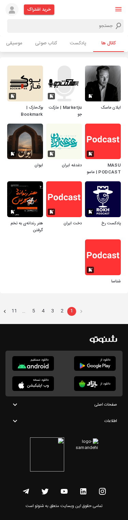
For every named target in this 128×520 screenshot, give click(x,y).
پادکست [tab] (78, 43)
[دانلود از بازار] (95, 383)
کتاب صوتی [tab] (46, 43)
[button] (118, 9)
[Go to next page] (4, 311)
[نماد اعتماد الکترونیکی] (47, 455)
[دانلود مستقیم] (33, 363)
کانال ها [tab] (108, 43)
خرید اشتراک (39, 9)
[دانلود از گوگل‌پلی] (95, 363)
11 (14, 311)
